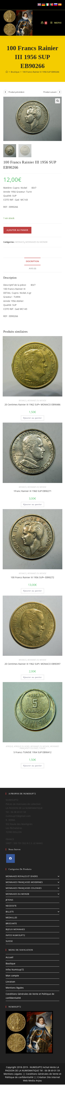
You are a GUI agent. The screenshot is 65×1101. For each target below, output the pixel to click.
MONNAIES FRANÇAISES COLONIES (24, 888)
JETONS (9, 899)
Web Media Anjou (32, 1080)
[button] (57, 100)
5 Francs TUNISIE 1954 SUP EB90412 (32, 752)
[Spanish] (60, 4)
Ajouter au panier (17, 230)
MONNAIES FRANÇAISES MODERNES (24, 882)
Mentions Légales (13, 1073)
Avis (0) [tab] (32, 268)
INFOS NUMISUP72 (15, 935)
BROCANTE (11, 923)
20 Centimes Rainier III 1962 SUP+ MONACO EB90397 (32, 663)
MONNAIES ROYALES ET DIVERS (22, 876)
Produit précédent (16, 92)
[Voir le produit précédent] (5, 92)
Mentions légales (15, 987)
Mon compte (12, 975)
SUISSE (9, 941)
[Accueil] (7, 71)
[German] (43, 4)
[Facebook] (10, 858)
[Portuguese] (51, 4)
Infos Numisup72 (15, 969)
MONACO (19, 242)
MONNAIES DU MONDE (36, 242)
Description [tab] (32, 261)
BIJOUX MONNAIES (15, 929)
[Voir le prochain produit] (59, 92)
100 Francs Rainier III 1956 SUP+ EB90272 (32, 577)
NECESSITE (11, 905)
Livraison (10, 981)
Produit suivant (49, 92)
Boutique (10, 963)
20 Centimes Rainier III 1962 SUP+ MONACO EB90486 (32, 404)
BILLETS (10, 911)
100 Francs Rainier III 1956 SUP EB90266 (40, 71)
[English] (39, 4)
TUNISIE (42, 748)
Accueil (9, 957)
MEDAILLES (11, 917)
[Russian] (56, 4)
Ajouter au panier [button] (32, 418)
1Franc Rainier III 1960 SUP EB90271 (32, 491)
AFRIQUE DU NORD (22, 746)
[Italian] (47, 4)
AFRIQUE (9, 746)
